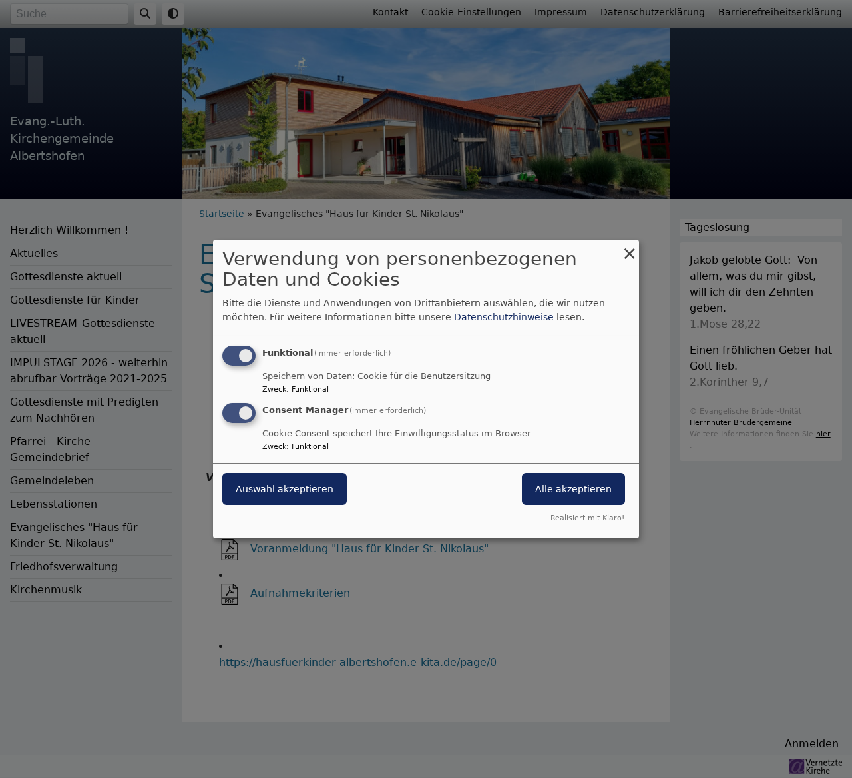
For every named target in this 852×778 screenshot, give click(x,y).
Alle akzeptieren (573, 489)
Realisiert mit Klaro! (587, 518)
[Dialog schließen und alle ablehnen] (629, 248)
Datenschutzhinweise (504, 317)
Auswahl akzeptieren (284, 489)
